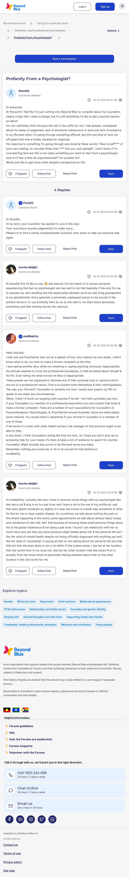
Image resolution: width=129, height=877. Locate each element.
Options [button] (112, 30)
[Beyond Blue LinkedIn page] (52, 820)
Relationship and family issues (48, 609)
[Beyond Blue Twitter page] (41, 820)
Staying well (11, 616)
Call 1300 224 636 (32, 773)
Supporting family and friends (84, 616)
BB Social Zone (26, 601)
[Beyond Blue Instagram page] (31, 820)
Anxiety (8, 601)
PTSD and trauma (14, 609)
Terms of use (12, 853)
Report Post (70, 173)
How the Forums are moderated (30, 739)
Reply (111, 173)
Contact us (10, 845)
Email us (24, 804)
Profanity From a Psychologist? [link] (33, 37)
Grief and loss (66, 601)
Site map (9, 870)
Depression (47, 601)
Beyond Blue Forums (20, 7)
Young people (104, 624)
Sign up (105, 6)
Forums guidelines (21, 726)
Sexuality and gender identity (88, 609)
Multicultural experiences (95, 601)
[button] (10, 174)
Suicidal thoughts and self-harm (42, 616)
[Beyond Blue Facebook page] (9, 820)
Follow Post (44, 173)
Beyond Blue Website (23, 650)
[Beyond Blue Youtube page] (20, 820)
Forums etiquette (20, 746)
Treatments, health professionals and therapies (39, 30)
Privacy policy (12, 862)
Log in (82, 6)
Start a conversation (64, 58)
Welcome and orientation (76, 624)
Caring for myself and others (52, 23)
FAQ (12, 732)
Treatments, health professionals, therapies (30, 624)
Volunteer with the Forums (27, 752)
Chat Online (27, 788)
